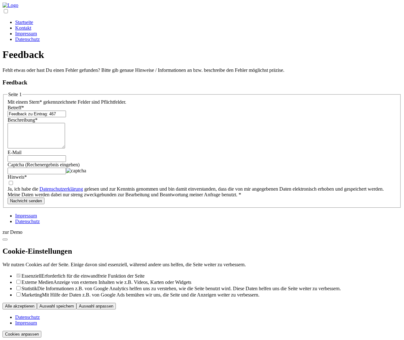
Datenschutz (27, 39)
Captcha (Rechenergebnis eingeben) (44, 164)
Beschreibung (23, 120)
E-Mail (14, 152)
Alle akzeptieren (19, 306)
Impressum (26, 33)
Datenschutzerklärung (61, 189)
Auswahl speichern (56, 306)
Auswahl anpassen (96, 306)
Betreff (16, 107)
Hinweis (17, 177)
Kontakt (23, 28)
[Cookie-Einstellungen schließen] (5, 239)
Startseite (24, 22)
